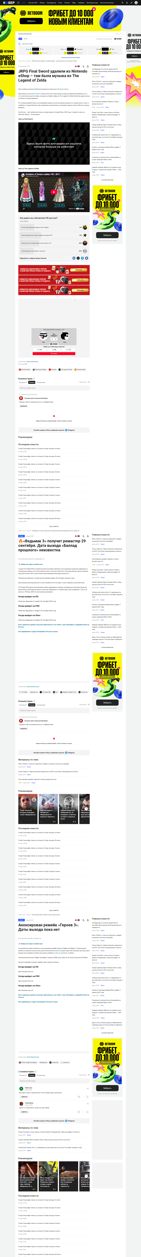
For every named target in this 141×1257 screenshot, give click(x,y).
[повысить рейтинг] (78, 1114)
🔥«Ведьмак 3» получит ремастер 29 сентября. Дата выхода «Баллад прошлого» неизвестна (107, 71)
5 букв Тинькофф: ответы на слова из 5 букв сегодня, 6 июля (39, 480)
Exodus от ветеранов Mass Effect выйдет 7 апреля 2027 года (106, 148)
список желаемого (61, 953)
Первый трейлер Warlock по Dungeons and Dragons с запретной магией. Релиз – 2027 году (106, 169)
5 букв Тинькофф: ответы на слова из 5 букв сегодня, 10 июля (39, 456)
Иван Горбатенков (32, 361)
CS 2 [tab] (20, 38)
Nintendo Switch (34, 94)
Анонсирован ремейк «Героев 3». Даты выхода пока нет (105, 103)
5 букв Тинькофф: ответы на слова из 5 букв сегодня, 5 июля (39, 487)
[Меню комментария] (88, 1106)
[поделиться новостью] (88, 66)
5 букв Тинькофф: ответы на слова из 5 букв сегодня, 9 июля (39, 464)
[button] (88, 1106)
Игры (24, 61)
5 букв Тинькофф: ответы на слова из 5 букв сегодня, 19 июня (39, 518)
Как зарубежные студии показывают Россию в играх (38, 631)
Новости (28, 61)
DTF (26, 364)
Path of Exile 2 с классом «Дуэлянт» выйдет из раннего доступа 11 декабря (107, 82)
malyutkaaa (29, 1120)
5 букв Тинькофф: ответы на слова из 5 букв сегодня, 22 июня (39, 511)
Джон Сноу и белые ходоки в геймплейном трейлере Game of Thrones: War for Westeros (107, 638)
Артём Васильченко (33, 686)
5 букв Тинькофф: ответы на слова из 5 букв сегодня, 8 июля (39, 472)
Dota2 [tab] (25, 38)
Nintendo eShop (63, 89)
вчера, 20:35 (28, 1122)
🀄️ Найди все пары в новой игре (30, 564)
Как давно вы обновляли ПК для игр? (39, 218)
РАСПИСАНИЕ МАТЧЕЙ (24, 34)
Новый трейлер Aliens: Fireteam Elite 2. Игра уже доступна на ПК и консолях (106, 126)
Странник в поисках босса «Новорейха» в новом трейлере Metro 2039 (106, 158)
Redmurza (28, 1105)
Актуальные (41, 382)
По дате (22, 382)
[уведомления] (127, 2)
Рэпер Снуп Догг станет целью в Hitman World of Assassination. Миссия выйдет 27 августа (106, 114)
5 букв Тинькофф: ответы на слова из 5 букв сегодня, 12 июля (39, 448)
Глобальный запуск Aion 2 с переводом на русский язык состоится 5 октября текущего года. (107, 137)
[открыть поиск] (123, 2)
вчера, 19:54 (28, 1107)
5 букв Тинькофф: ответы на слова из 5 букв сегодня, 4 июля (39, 495)
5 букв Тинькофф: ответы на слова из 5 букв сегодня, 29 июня (39, 503)
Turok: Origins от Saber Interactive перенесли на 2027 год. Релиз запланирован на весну (107, 92)
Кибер (19, 61)
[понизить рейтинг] (87, 1114)
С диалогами (83, 382)
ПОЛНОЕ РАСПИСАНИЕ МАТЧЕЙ (70, 57)
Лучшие (32, 382)
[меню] (18, 2)
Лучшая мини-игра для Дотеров (35, 398)
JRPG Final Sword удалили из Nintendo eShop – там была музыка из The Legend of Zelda (54, 61)
